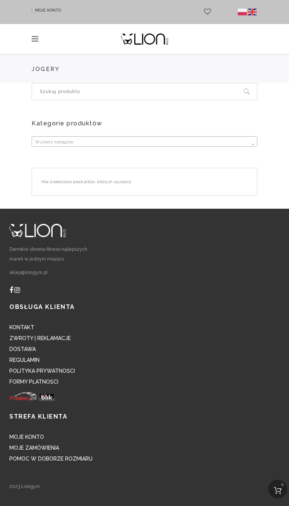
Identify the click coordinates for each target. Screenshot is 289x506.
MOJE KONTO (48, 10)
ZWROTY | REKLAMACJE (40, 338)
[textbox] (144, 142)
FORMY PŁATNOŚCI (33, 382)
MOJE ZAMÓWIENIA (34, 448)
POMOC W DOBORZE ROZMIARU (51, 459)
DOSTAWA (22, 349)
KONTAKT (21, 327)
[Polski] (243, 11)
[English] (252, 11)
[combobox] (144, 141)
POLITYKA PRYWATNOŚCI (42, 371)
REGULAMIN (24, 360)
